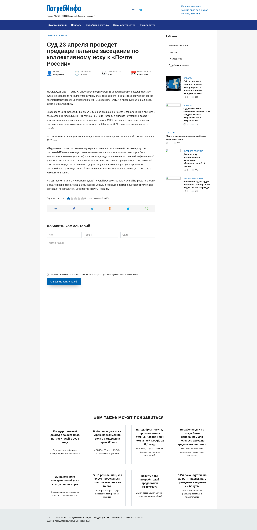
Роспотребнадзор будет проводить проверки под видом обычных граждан (197, 184)
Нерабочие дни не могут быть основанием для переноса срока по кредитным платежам (192, 437)
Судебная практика (97, 25)
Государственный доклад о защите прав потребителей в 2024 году (65, 437)
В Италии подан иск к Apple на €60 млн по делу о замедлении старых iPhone (107, 437)
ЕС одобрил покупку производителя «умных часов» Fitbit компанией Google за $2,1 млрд (150, 437)
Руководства (147, 25)
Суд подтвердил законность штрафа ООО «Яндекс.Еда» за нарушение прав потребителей (197, 114)
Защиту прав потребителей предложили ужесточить (149, 481)
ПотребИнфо (64, 9)
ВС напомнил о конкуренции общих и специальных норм (65, 480)
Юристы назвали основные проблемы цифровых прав (186, 137)
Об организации (57, 25)
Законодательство (124, 25)
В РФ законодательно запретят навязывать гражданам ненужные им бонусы (192, 481)
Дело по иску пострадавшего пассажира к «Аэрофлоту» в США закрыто (195, 160)
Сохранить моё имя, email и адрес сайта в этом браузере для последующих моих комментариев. (94, 274)
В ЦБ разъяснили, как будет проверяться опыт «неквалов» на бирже (107, 481)
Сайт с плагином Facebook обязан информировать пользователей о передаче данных (193, 87)
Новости (76, 25)
